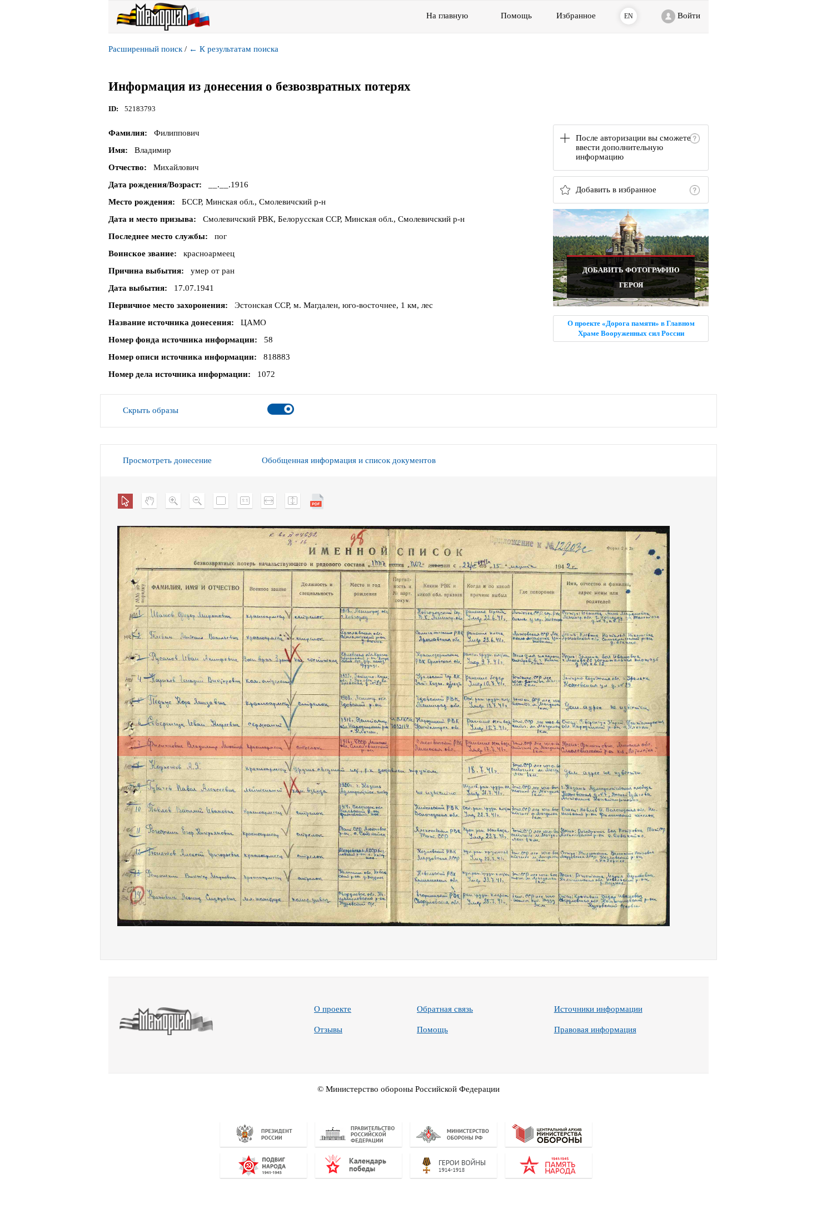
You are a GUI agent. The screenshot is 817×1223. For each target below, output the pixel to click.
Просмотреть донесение (167, 460)
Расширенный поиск (145, 48)
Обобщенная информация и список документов (349, 460)
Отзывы (328, 1029)
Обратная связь (445, 1009)
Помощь (432, 1029)
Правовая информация (595, 1029)
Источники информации (598, 1009)
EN (628, 16)
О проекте (332, 1009)
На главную (447, 15)
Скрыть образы (150, 410)
